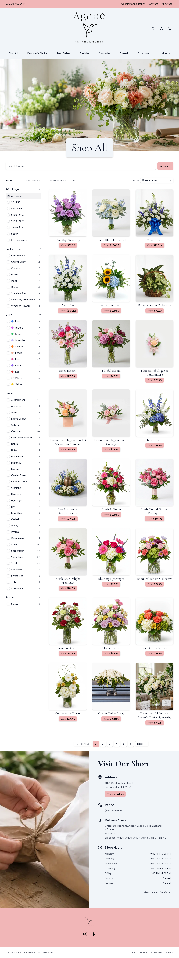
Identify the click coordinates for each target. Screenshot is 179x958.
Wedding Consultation (133, 3)
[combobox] (156, 180)
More (164, 53)
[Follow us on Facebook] (94, 934)
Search (167, 165)
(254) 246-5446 (16, 3)
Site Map (169, 952)
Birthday (84, 53)
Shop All (13, 53)
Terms (133, 952)
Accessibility (156, 952)
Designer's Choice (37, 53)
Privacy (143, 952)
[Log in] (161, 28)
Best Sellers (63, 53)
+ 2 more (161, 837)
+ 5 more (109, 829)
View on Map (117, 793)
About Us (167, 3)
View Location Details (155, 892)
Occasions (143, 53)
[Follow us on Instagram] (85, 934)
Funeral (124, 53)
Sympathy (104, 53)
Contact (153, 3)
